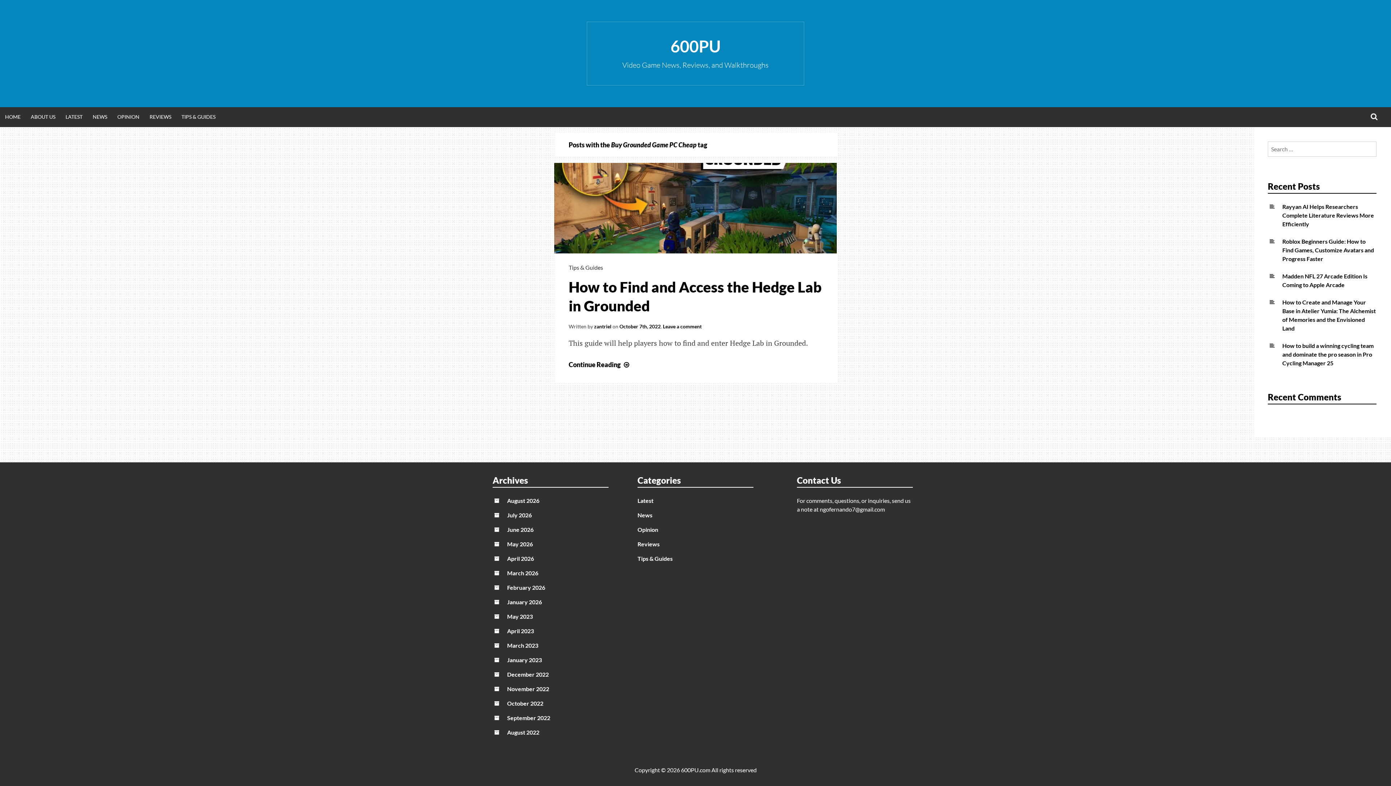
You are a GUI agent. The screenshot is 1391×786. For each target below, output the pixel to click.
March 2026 (522, 572)
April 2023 (520, 630)
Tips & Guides (198, 117)
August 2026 (523, 500)
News (100, 117)
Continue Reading (600, 365)
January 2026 (524, 601)
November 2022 (528, 688)
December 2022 (528, 674)
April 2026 (520, 558)
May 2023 (520, 616)
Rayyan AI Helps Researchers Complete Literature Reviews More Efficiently (1328, 215)
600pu (696, 46)
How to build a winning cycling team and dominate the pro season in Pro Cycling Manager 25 (1328, 354)
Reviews (160, 117)
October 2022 (525, 703)
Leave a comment (682, 326)
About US (43, 117)
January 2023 (524, 659)
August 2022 (523, 732)
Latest (74, 117)
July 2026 (519, 515)
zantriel (602, 326)
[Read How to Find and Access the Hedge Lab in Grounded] (695, 251)
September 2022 (528, 717)
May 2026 (520, 544)
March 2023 (522, 645)
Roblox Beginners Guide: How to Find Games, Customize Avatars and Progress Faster (1328, 250)
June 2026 (520, 529)
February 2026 (526, 587)
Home (13, 117)
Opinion (128, 117)
